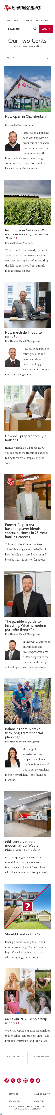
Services (13, 1094)
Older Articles (16, 1057)
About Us (39, 1101)
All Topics (12, 58)
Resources (15, 1101)
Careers (27, 20)
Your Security (42, 1094)
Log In (46, 28)
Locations (12, 20)
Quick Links (42, 20)
